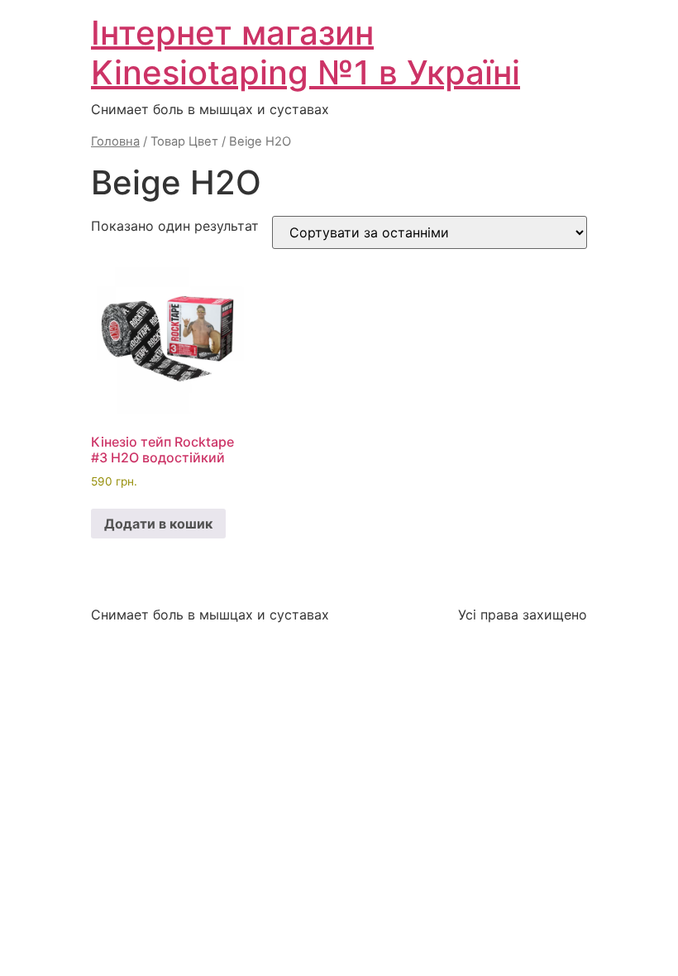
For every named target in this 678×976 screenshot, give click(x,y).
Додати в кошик (158, 523)
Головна (115, 141)
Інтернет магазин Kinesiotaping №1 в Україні (305, 52)
